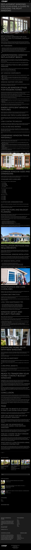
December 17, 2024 (3, 468)
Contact (18, 526)
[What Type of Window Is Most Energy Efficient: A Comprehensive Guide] (15, 462)
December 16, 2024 (8, 35)
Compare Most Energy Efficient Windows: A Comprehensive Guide (25, 467)
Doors (2, 499)
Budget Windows (4, 35)
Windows (12, 35)
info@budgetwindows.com (4, 529)
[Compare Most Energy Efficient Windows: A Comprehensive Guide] (25, 462)
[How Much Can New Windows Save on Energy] (5, 462)
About (18, 525)
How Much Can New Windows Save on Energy (5, 467)
